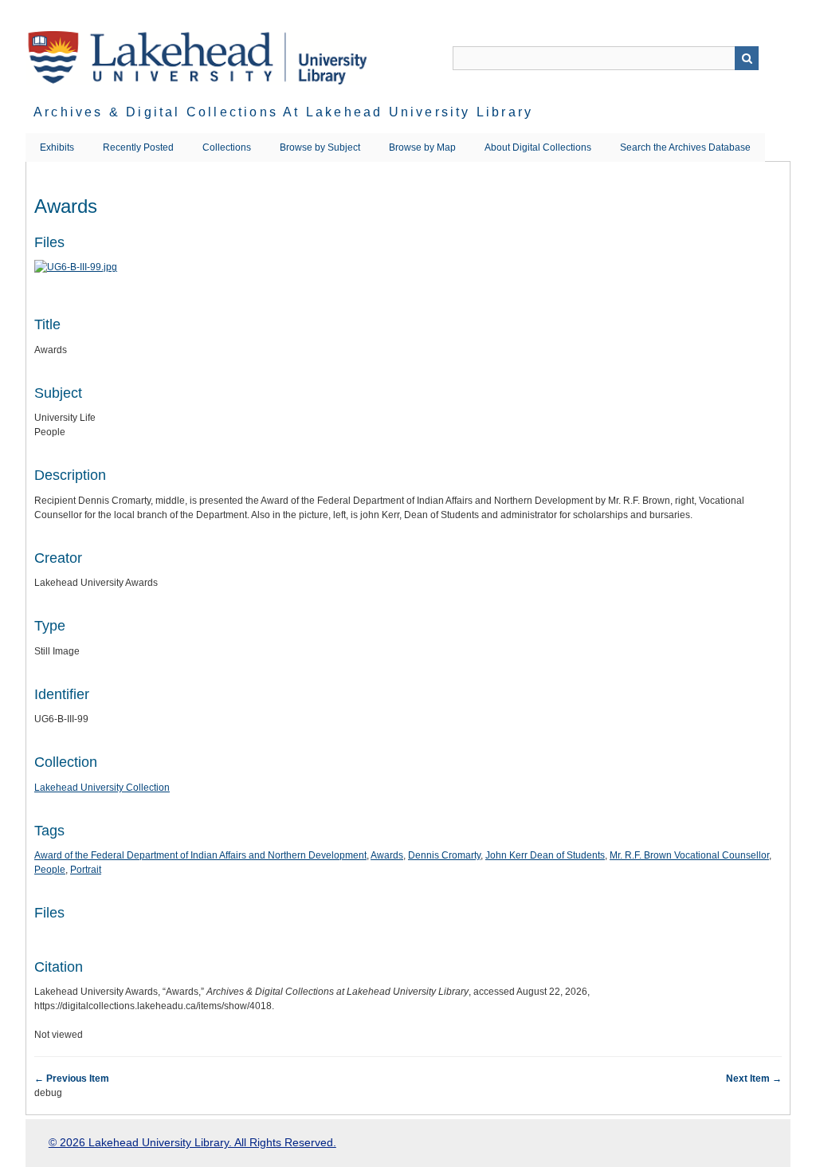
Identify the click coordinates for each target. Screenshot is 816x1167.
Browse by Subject (320, 147)
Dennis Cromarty (444, 855)
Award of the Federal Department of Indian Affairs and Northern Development (200, 855)
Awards (387, 855)
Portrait (85, 869)
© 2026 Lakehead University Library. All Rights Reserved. (192, 1142)
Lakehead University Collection (102, 787)
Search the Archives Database (685, 147)
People (49, 869)
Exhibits (57, 147)
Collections (226, 147)
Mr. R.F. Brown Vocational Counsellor (689, 855)
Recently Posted (138, 147)
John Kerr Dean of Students (545, 855)
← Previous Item (71, 1078)
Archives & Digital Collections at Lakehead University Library (283, 112)
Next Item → (754, 1078)
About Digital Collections (537, 147)
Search (747, 58)
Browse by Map (422, 147)
